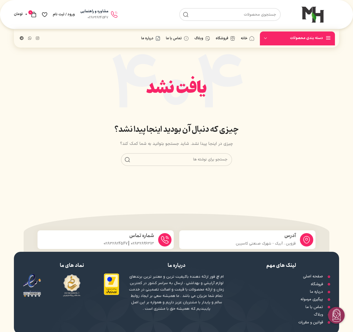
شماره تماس (141, 236)
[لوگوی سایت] (312, 14)
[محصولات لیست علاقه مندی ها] (44, 14)
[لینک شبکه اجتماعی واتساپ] (29, 39)
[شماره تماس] (164, 239)
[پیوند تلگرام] (21, 39)
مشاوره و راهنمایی (94, 11)
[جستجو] (185, 14)
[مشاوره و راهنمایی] (114, 14)
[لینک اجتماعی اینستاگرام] (37, 39)
